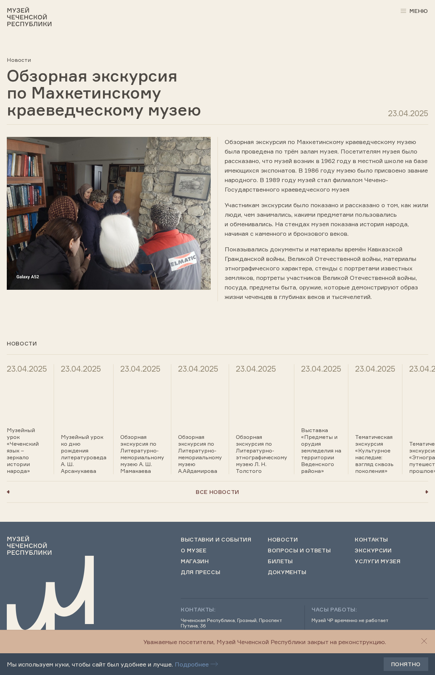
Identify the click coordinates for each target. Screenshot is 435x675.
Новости (19, 59)
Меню (419, 10)
